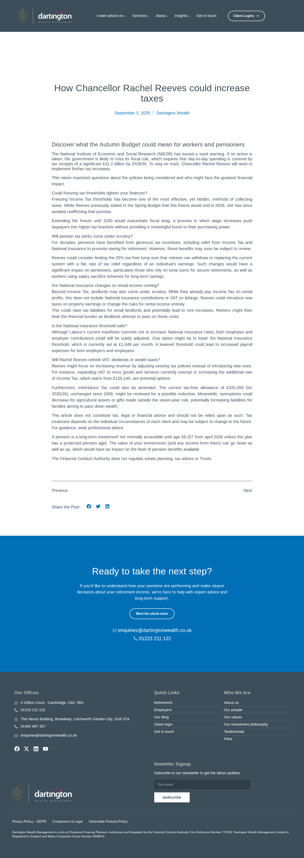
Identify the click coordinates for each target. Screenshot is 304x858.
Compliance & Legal (68, 821)
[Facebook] (17, 748)
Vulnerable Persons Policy (108, 821)
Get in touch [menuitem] (206, 16)
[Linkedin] (36, 748)
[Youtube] (45, 748)
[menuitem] (113, 16)
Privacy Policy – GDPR (29, 821)
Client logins (243, 16)
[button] (89, 506)
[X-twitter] (26, 748)
